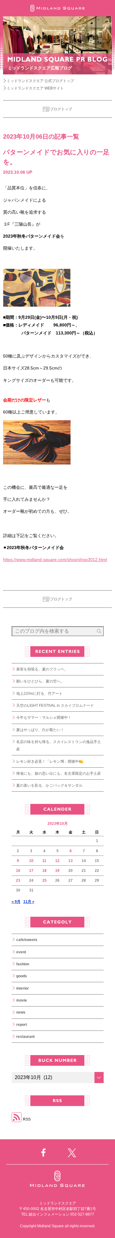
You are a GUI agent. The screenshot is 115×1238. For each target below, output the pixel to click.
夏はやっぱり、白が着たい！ (40, 730)
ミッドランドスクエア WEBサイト (35, 88)
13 (70, 861)
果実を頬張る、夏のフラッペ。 (42, 669)
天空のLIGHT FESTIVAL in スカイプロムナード (55, 705)
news (20, 1012)
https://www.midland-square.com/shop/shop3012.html (55, 559)
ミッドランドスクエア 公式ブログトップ (40, 81)
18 (44, 870)
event (21, 952)
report (21, 1024)
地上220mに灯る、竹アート (39, 693)
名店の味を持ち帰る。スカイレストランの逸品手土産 (58, 745)
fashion (22, 964)
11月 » (28, 902)
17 (31, 870)
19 (57, 870)
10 (31, 861)
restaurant (25, 1036)
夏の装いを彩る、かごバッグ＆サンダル (49, 785)
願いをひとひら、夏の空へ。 (40, 681)
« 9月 (16, 902)
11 (44, 861)
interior (22, 988)
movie (21, 1000)
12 (57, 861)
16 (18, 870)
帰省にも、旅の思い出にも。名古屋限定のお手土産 (58, 773)
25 (44, 880)
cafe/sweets (26, 940)
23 (18, 880)
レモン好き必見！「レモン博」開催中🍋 (49, 761)
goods (21, 976)
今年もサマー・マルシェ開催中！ (43, 717)
